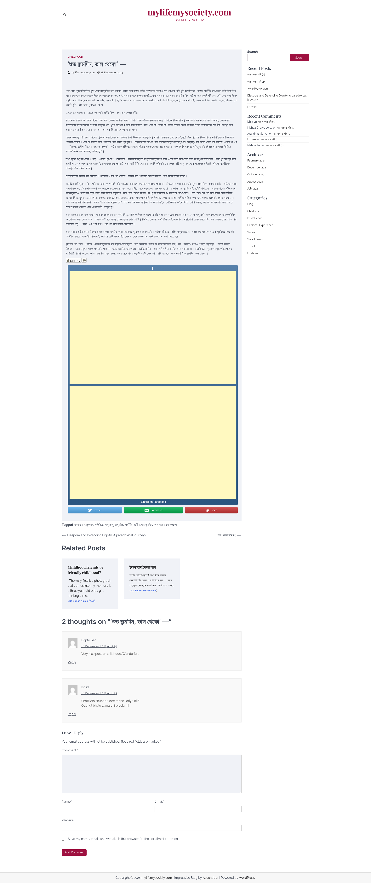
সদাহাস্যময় (159, 525)
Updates (252, 253)
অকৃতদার (78, 525)
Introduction (254, 218)
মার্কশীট (128, 525)
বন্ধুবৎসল (88, 525)
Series (251, 232)
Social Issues (255, 239)
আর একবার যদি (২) (256, 74)
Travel (251, 246)
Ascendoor (211, 878)
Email (159, 801)
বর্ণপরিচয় (99, 525)
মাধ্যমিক (119, 525)
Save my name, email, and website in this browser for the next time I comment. (123, 839)
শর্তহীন (136, 525)
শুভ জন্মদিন (146, 525)
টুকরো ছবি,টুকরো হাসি (142, 567)
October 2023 (255, 174)
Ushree (251, 139)
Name (67, 801)
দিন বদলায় (251, 106)
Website (67, 820)
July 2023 (253, 188)
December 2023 (257, 167)
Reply (72, 662)
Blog (250, 204)
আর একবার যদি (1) (256, 81)
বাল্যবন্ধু (109, 525)
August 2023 (255, 181)
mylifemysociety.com (189, 12)
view (91, 601)
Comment (70, 750)
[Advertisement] (153, 327)
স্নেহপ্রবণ (171, 525)
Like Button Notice (78, 601)
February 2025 (256, 160)
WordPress (247, 878)
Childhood (75, 56)
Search (252, 52)
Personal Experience (260, 225)
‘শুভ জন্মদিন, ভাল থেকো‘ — (259, 88)
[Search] (65, 14)
